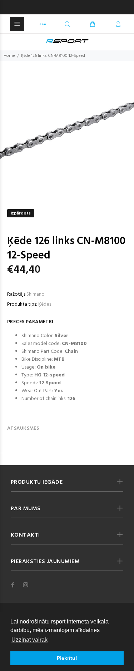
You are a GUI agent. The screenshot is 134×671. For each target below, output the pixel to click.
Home (9, 55)
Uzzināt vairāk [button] (29, 640)
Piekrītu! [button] (67, 658)
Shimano (35, 294)
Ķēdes (44, 304)
